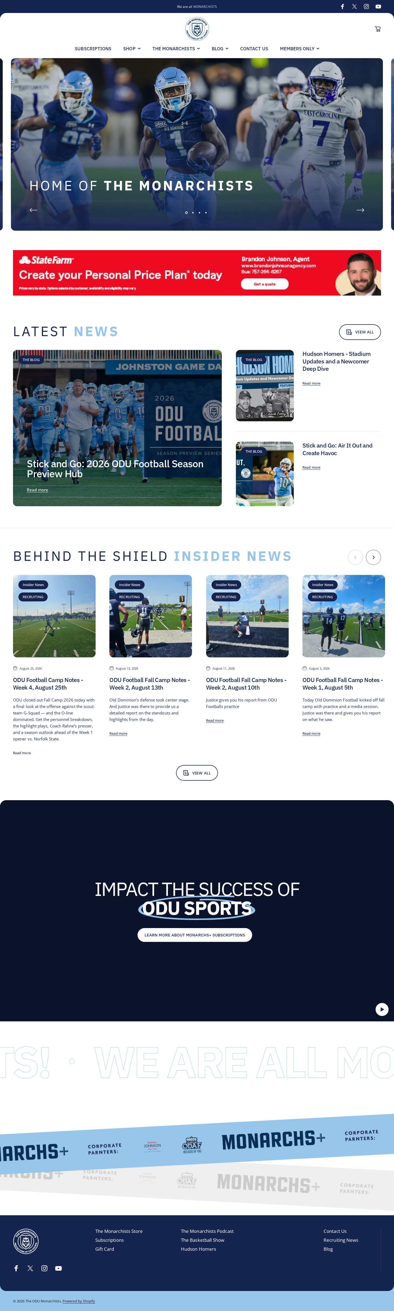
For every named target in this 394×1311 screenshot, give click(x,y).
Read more (37, 489)
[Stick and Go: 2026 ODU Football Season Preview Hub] (117, 428)
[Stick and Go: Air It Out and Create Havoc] (265, 474)
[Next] (360, 210)
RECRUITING (33, 596)
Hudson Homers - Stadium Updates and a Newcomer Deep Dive (336, 361)
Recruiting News (341, 1240)
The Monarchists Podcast (207, 1231)
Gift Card (104, 1249)
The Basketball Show (202, 1240)
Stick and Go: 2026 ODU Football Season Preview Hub (115, 468)
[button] (382, 1009)
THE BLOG (31, 359)
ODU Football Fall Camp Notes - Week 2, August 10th (246, 683)
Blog (328, 1249)
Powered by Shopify (79, 1301)
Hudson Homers (198, 1249)
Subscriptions (109, 1240)
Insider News (33, 584)
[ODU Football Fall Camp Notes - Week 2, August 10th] (247, 616)
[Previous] (33, 210)
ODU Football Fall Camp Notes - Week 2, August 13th (149, 683)
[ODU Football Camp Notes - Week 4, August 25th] (54, 616)
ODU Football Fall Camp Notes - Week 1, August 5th (342, 683)
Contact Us (335, 1231)
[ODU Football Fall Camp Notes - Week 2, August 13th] (150, 616)
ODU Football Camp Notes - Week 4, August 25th (48, 683)
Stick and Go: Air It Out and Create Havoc (337, 449)
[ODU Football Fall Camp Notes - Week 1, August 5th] (343, 616)
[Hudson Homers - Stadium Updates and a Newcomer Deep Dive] (265, 385)
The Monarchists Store (119, 1231)
